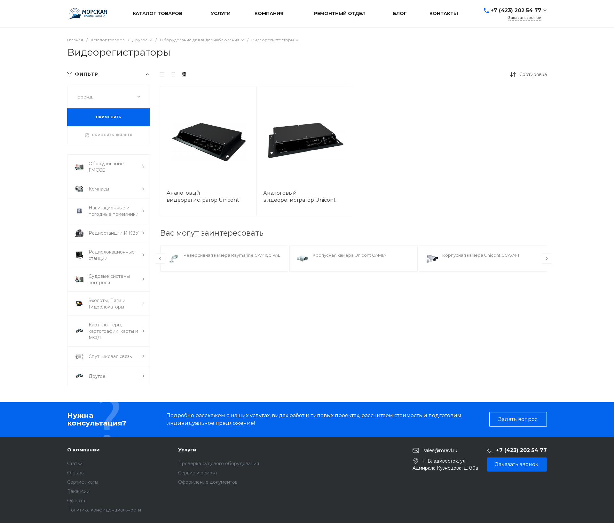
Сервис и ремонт (197, 473)
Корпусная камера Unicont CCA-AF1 (480, 255)
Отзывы (75, 473)
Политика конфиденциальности (104, 510)
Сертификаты (82, 482)
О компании (83, 450)
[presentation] (160, 259)
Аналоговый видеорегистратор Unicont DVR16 (203, 200)
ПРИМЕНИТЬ (109, 117)
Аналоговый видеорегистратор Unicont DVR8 (299, 200)
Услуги (187, 450)
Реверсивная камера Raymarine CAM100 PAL (232, 255)
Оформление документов (208, 482)
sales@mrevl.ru (440, 450)
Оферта (76, 500)
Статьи (75, 463)
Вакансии (78, 491)
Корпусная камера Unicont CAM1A (349, 255)
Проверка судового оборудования (218, 463)
